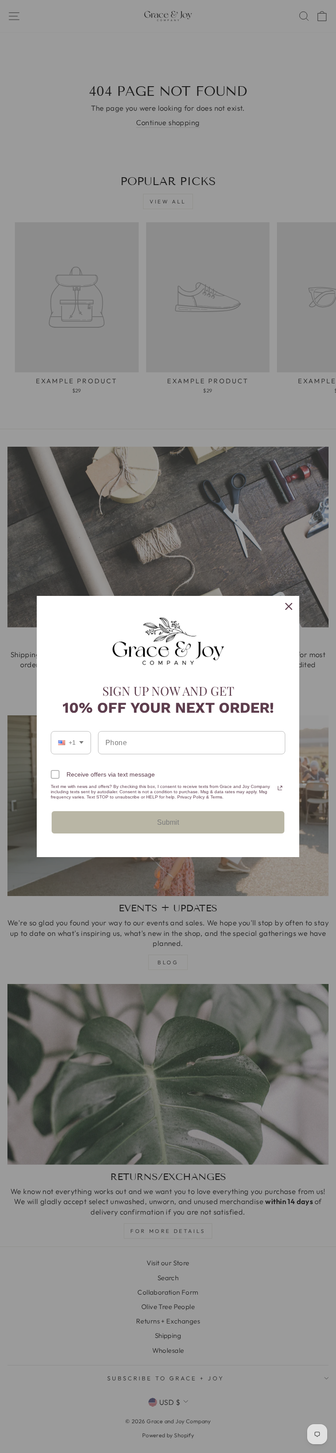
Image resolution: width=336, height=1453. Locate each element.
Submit (168, 822)
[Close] (288, 606)
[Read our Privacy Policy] (280, 788)
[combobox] (71, 742)
